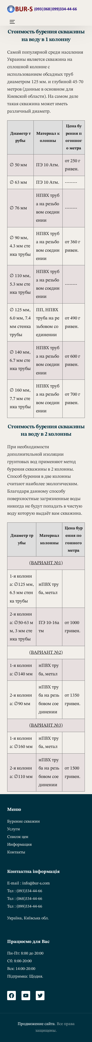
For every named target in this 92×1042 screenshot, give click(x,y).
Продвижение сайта (36, 1024)
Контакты (16, 852)
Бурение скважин (23, 822)
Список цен (17, 837)
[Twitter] (40, 995)
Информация (19, 845)
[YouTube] (25, 995)
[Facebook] (11, 995)
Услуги (13, 829)
